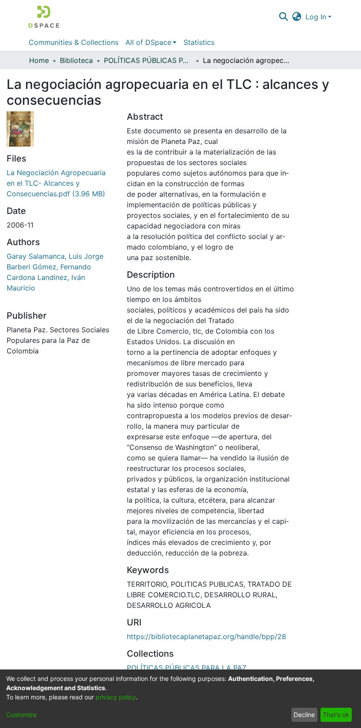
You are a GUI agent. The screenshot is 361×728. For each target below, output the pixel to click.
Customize (21, 714)
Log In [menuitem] (316, 16)
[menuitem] (296, 16)
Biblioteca (76, 60)
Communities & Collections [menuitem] (73, 42)
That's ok (336, 714)
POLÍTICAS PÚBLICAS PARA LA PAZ (148, 60)
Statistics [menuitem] (199, 42)
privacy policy (116, 697)
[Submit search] (283, 16)
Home (39, 60)
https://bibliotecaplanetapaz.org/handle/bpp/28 (206, 636)
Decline (304, 714)
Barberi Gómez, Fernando (49, 266)
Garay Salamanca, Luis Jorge (55, 256)
